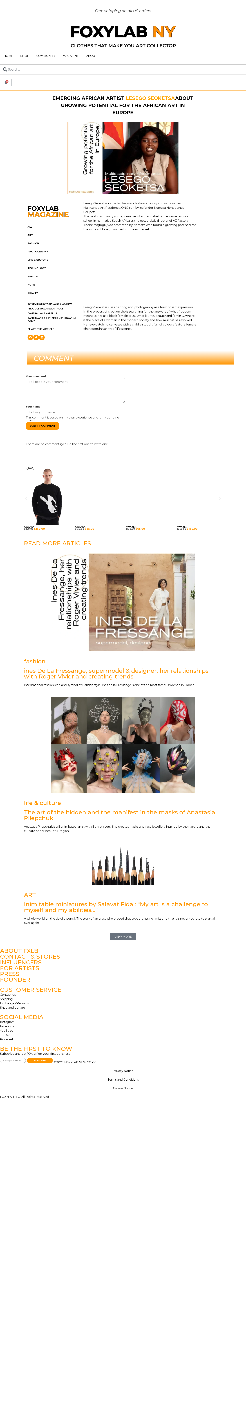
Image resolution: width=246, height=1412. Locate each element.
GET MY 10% (123, 716)
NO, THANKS (123, 727)
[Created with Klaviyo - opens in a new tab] (123, 741)
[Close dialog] (151, 673)
